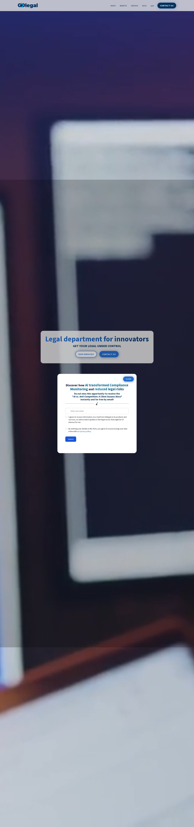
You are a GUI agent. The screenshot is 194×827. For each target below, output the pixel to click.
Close (128, 379)
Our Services (86, 354)
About (113, 5)
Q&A (152, 5)
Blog (144, 5)
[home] (28, 5)
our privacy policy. (84, 431)
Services (134, 5)
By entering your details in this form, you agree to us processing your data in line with (97, 430)
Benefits (123, 5)
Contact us (167, 5)
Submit (71, 439)
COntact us (109, 354)
